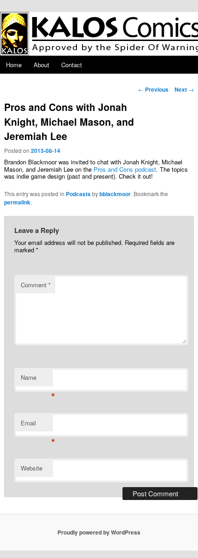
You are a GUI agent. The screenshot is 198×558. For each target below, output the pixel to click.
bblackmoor (115, 194)
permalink (17, 202)
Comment (36, 284)
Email (37, 425)
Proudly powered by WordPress (99, 532)
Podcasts (78, 194)
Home (14, 64)
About (41, 64)
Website (31, 468)
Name (37, 379)
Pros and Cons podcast (124, 169)
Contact (71, 64)
